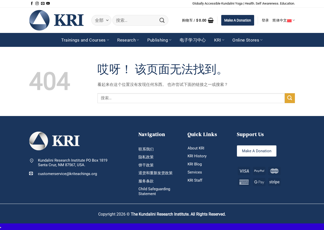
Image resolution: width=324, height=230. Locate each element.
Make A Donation (237, 20)
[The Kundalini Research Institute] (56, 20)
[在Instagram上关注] (37, 4)
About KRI (196, 148)
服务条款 (146, 181)
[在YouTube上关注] (48, 4)
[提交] (162, 20)
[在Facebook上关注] (31, 4)
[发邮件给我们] (42, 4)
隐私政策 (146, 157)
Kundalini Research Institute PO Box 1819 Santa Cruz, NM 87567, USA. (72, 162)
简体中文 (279, 20)
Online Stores (245, 40)
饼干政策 (146, 165)
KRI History (197, 156)
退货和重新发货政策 (155, 173)
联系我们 (146, 149)
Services (195, 172)
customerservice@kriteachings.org (67, 173)
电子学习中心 (193, 40)
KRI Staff (195, 180)
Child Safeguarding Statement (154, 191)
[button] (198, 20)
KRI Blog (195, 164)
